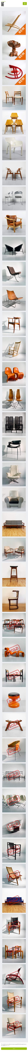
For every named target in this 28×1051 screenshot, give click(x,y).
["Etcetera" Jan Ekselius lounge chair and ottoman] (14, 650)
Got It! (14, 1048)
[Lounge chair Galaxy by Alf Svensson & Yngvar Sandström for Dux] (14, 474)
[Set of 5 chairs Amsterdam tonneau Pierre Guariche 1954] (14, 123)
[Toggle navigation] (25, 3)
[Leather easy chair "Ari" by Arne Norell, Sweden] (14, 274)
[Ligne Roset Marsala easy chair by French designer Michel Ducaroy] (14, 826)
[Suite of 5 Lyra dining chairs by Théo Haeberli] (14, 399)
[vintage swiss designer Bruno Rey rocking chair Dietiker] (14, 73)
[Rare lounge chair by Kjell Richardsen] (14, 299)
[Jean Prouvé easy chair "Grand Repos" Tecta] (14, 976)
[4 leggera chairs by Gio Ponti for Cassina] (14, 775)
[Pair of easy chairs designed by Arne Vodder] (14, 550)
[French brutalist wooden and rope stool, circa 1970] (14, 725)
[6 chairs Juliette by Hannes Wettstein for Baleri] (14, 198)
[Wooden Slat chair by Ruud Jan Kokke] (14, 851)
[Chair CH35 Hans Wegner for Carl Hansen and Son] (14, 324)
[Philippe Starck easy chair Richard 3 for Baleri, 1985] (14, 499)
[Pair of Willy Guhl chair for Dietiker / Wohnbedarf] (14, 675)
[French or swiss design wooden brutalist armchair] (14, 48)
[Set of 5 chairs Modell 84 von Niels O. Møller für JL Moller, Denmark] (14, 98)
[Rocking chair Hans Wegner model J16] (14, 349)
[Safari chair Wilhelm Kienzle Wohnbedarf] (14, 1001)
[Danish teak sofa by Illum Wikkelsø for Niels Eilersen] (14, 524)
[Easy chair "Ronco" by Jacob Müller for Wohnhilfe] (14, 876)
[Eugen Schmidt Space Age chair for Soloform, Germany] (14, 449)
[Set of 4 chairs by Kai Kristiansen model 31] (14, 173)
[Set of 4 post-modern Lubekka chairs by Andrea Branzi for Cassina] (14, 424)
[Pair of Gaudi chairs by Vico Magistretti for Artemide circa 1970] (14, 148)
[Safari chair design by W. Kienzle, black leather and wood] (14, 926)
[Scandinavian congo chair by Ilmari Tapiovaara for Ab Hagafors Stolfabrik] (14, 23)
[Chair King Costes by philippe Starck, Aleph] (14, 750)
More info (7, 1045)
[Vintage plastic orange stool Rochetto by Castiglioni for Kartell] (14, 700)
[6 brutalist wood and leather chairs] (14, 951)
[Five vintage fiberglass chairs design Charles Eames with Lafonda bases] (14, 800)
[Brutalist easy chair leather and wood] (14, 223)
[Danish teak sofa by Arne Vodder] (14, 901)
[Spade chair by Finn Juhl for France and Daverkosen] (14, 1026)
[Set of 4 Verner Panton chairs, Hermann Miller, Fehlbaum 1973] (14, 374)
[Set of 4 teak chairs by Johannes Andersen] (14, 625)
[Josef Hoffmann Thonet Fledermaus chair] (14, 600)
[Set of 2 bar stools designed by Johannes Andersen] (14, 575)
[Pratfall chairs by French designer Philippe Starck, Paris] (14, 249)
